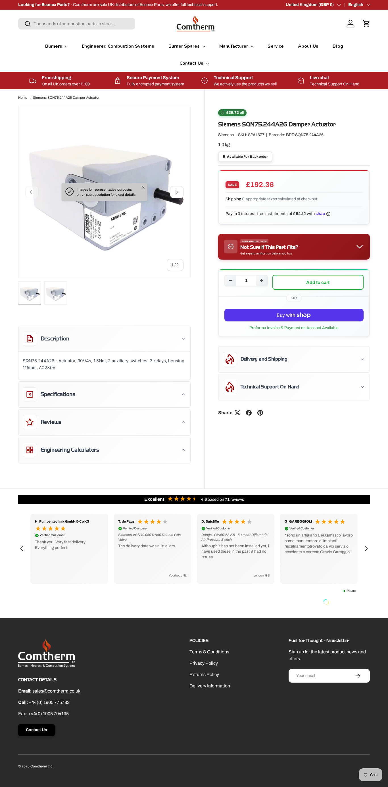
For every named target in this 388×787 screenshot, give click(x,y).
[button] (366, 23)
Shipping (233, 199)
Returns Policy (204, 674)
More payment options (294, 328)
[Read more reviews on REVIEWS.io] (341, 602)
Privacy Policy (203, 663)
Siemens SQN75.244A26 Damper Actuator (66, 98)
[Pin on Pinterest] (260, 412)
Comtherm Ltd (41, 766)
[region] (194, 548)
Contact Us (36, 730)
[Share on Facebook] (249, 412)
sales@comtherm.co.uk (56, 691)
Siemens (226, 135)
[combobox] (76, 24)
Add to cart (317, 282)
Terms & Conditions (209, 651)
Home (23, 98)
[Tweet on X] (237, 412)
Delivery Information (209, 685)
